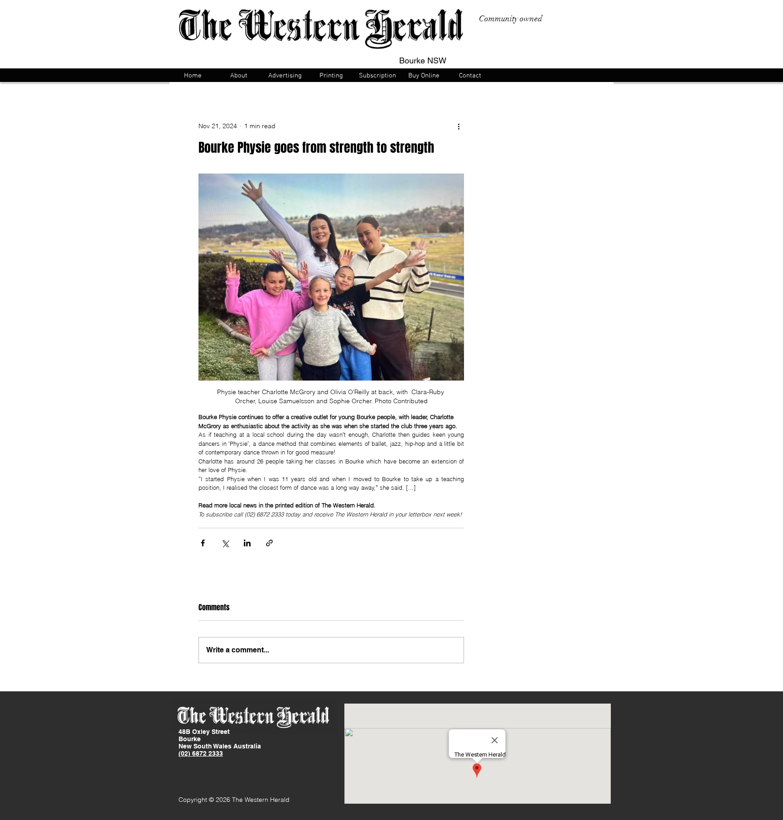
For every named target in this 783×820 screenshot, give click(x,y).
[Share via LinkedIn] (247, 543)
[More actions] (458, 126)
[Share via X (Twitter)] (225, 543)
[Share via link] (269, 543)
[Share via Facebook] (202, 543)
